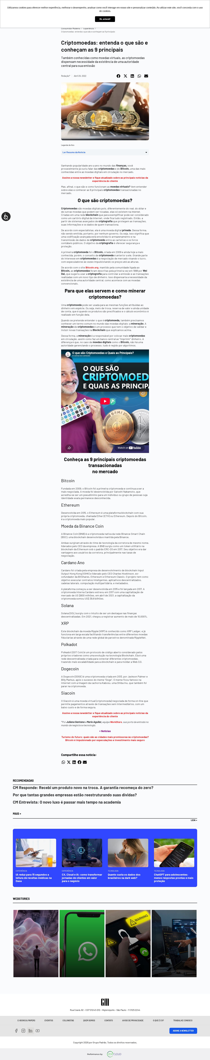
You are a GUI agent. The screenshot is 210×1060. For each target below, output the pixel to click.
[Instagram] (23, 1030)
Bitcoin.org (92, 267)
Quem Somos (89, 1020)
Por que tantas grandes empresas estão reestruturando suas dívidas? (75, 794)
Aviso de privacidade (132, 1020)
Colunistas (68, 1020)
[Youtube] (37, 1030)
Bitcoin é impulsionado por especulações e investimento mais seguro (105, 740)
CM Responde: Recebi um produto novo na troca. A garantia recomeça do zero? (83, 787)
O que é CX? (158, 1020)
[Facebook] (16, 1030)
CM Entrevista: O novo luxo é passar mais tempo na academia (67, 802)
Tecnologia (113, 871)
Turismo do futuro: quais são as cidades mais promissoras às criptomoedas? (105, 736)
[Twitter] (30, 1030)
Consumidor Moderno (70, 28)
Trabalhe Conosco (182, 1020)
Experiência (88, 28)
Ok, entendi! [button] (105, 19)
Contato (108, 1020)
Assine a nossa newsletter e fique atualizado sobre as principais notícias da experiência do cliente (105, 179)
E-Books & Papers (26, 1020)
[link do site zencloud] (114, 1054)
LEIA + (194, 820)
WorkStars (116, 721)
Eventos (49, 1020)
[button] (118, 76)
